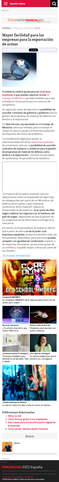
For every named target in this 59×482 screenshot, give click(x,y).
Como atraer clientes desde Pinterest (28, 428)
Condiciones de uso (10, 477)
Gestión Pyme (17, 3)
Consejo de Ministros (13, 98)
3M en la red (14, 415)
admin (37, 28)
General (6, 28)
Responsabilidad (26, 477)
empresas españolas (42, 142)
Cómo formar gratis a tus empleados (28, 419)
